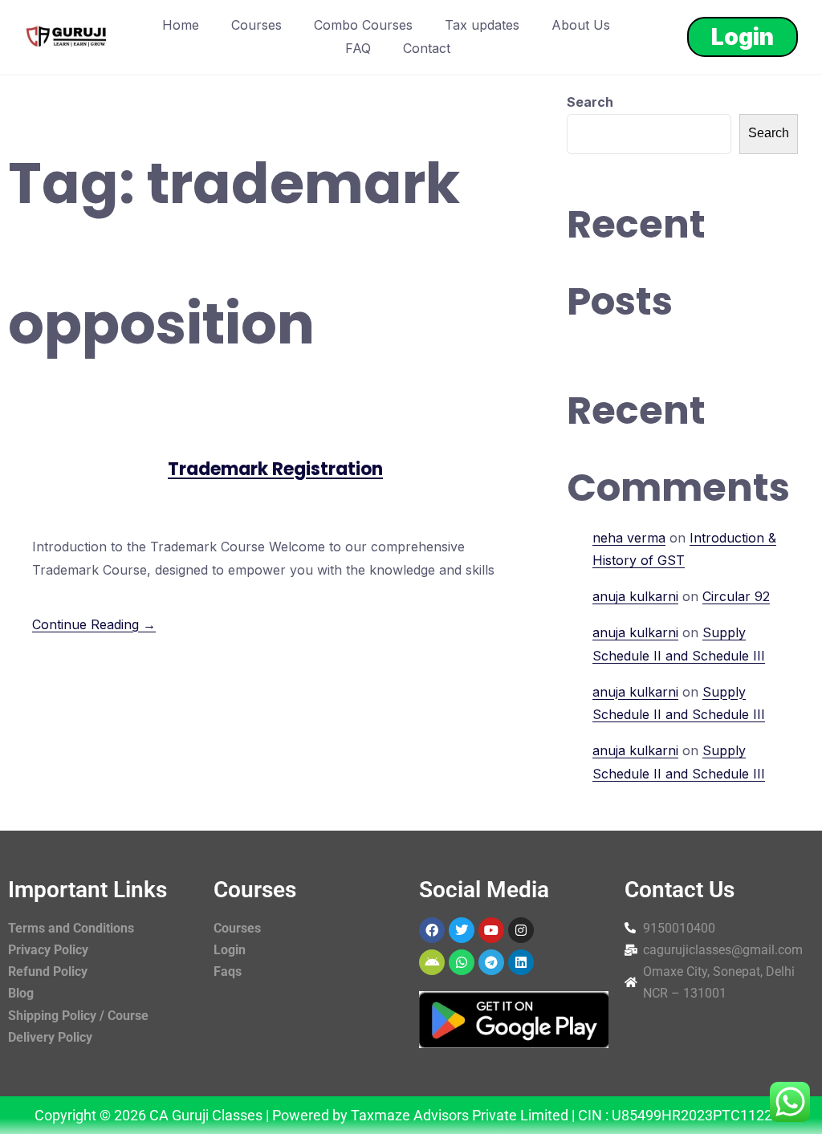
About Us (580, 25)
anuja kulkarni (635, 596)
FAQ (358, 48)
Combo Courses (363, 25)
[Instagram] (521, 930)
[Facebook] (432, 930)
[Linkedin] (521, 962)
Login (742, 37)
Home (180, 25)
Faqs (228, 971)
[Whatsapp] (461, 962)
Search (590, 102)
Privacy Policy (48, 949)
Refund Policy (47, 971)
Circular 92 (736, 596)
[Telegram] (491, 962)
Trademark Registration (275, 469)
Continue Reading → (94, 624)
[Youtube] (491, 930)
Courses (256, 25)
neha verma (628, 538)
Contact (426, 48)
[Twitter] (461, 930)
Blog (21, 993)
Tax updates (482, 25)
